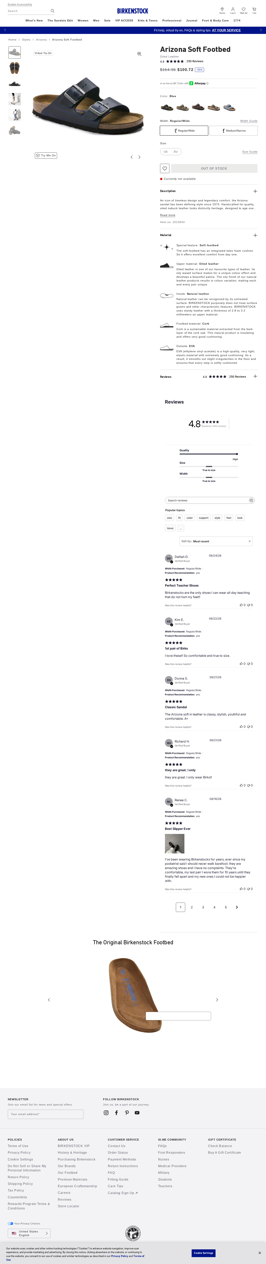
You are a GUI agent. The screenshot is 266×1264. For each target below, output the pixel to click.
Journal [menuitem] (192, 20)
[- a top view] (14, 68)
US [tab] (165, 151)
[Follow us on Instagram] (106, 1113)
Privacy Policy (19, 1152)
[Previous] (14, 52)
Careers (64, 1192)
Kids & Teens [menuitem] (148, 20)
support (203, 517)
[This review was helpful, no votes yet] (241, 605)
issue (170, 528)
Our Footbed (68, 1172)
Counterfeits (17, 1197)
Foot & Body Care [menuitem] (215, 20)
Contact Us (116, 1146)
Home (13, 39)
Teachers (165, 1186)
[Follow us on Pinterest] (127, 1113)
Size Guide (250, 151)
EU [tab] (176, 151)
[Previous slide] (132, 157)
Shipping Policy (20, 1183)
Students (165, 1179)
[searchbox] (206, 500)
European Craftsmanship (77, 1186)
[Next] (14, 130)
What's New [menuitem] (34, 20)
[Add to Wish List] (164, 168)
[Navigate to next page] (237, 907)
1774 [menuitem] (236, 20)
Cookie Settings (20, 1159)
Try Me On (48, 155)
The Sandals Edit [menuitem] (60, 20)
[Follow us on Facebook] (116, 1113)
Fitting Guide (118, 1179)
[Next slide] (139, 157)
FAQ (111, 1172)
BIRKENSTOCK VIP (74, 1146)
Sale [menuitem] (107, 20)
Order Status (118, 1152)
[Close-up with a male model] (14, 115)
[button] (5, 29)
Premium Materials (72, 1179)
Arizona (42, 39)
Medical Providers (172, 1166)
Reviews (64, 1199)
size (169, 517)
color (190, 517)
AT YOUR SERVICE (162, 30)
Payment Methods (122, 1159)
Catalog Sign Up (121, 1193)
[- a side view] (14, 83)
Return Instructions (123, 1166)
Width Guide (249, 120)
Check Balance (220, 1146)
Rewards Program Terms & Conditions (29, 1206)
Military (164, 1172)
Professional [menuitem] (171, 20)
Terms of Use (18, 1146)
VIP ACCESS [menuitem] (124, 20)
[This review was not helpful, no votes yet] (248, 605)
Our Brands (67, 1166)
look (239, 517)
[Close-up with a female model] (14, 99)
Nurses (163, 1159)
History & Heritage (72, 1152)
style (217, 517)
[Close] (259, 1253)
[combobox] (216, 541)
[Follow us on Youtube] (137, 1113)
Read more (168, 215)
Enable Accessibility (20, 4)
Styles (27, 39)
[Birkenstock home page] (133, 10)
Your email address (25, 1114)
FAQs (162, 1146)
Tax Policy (16, 1190)
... (181, 528)
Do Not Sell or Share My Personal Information (27, 1168)
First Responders (171, 1152)
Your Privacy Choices (27, 1223)
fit (179, 517)
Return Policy (18, 1177)
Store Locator (68, 1206)
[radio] (167, 107)
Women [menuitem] (83, 20)
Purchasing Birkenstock (76, 1159)
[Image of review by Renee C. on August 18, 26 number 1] (174, 843)
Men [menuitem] (96, 20)
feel (228, 517)
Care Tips (115, 1186)
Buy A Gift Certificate (224, 1152)
